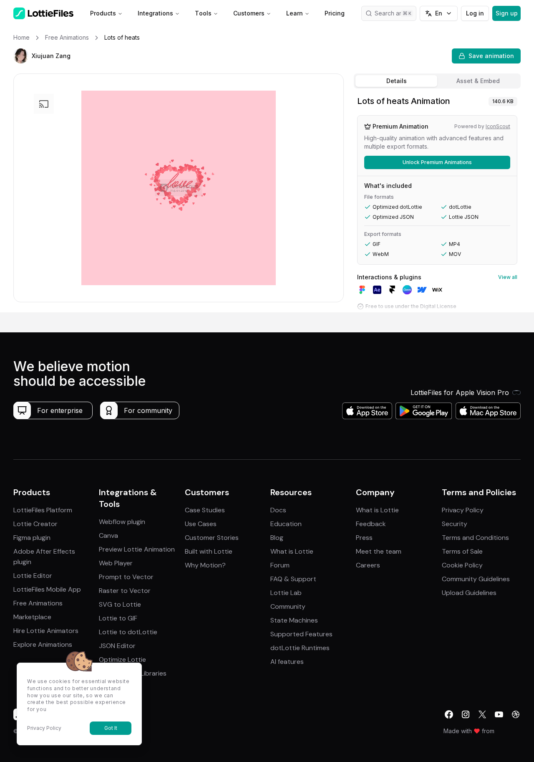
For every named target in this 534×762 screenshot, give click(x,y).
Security (454, 523)
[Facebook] (449, 714)
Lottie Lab (286, 592)
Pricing (335, 13)
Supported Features (301, 634)
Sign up (507, 13)
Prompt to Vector (126, 576)
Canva (108, 535)
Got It (110, 728)
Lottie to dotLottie (128, 632)
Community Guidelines (476, 579)
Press (364, 537)
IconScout (498, 126)
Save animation (491, 55)
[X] (482, 714)
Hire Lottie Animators (45, 630)
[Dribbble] (516, 714)
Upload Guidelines (469, 592)
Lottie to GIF (118, 618)
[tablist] (437, 81)
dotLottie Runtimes (300, 647)
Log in (475, 13)
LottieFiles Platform (42, 510)
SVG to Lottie (120, 604)
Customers (248, 13)
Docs (278, 510)
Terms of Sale (462, 551)
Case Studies (205, 510)
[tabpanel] (437, 202)
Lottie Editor (32, 575)
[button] (20, 55)
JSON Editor (117, 645)
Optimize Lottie (122, 659)
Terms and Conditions (475, 537)
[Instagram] (466, 714)
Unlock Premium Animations (437, 162)
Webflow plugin (122, 521)
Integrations (155, 13)
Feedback (371, 523)
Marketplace (32, 617)
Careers (368, 565)
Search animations (395, 13)
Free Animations (38, 603)
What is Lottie (291, 551)
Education (286, 523)
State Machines (294, 620)
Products (103, 13)
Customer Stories (212, 537)
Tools (203, 13)
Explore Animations (42, 644)
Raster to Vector (125, 590)
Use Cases (201, 523)
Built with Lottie (208, 551)
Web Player (116, 563)
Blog (276, 537)
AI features (287, 661)
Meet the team (378, 551)
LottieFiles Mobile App (47, 589)
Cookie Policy (462, 565)
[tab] (396, 81)
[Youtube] (499, 714)
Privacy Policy (463, 510)
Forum (280, 565)
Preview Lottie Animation (137, 549)
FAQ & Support (293, 579)
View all (507, 277)
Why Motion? (205, 565)
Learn (294, 13)
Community (287, 606)
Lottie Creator (35, 523)
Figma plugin (31, 537)
